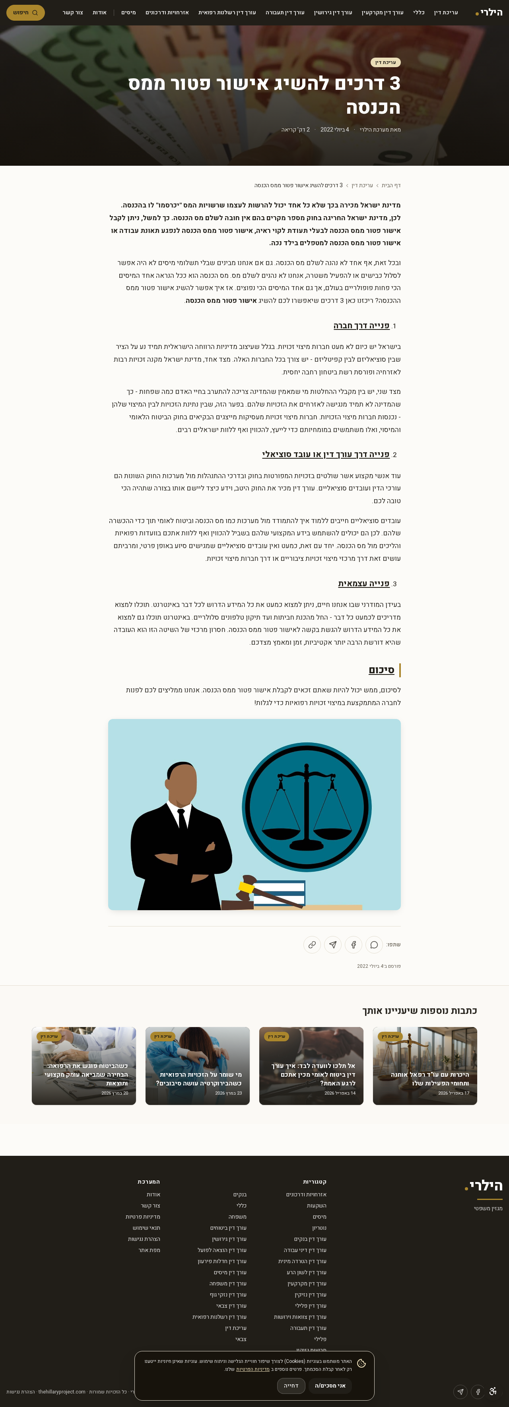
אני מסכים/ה (330, 1386)
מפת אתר (149, 1250)
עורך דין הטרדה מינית (302, 1261)
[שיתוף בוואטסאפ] (374, 945)
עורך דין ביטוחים (228, 1228)
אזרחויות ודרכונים (167, 12)
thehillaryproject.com (62, 1391)
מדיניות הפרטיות (253, 1369)
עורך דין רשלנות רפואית (227, 12)
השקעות (316, 1206)
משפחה (238, 1217)
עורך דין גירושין (333, 12)
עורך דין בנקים (310, 1239)
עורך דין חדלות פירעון (222, 1261)
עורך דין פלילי (310, 1306)
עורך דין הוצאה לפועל (222, 1250)
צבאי (241, 1339)
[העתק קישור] (312, 945)
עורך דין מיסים (230, 1272)
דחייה (291, 1386)
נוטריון (319, 1228)
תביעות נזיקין (311, 1350)
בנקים (240, 1194)
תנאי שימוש (146, 1228)
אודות (100, 12)
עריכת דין (446, 12)
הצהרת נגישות (144, 1239)
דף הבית (391, 186)
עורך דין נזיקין (310, 1295)
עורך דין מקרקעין (383, 12)
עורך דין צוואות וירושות (300, 1317)
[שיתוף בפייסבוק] (353, 945)
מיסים (128, 12)
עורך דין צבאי (231, 1306)
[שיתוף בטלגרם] (333, 945)
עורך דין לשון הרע (306, 1272)
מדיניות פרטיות (143, 1217)
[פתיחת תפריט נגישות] (493, 1391)
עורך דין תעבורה (285, 12)
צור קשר (72, 12)
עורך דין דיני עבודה (305, 1250)
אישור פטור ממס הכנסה (221, 301)
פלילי (320, 1339)
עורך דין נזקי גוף (228, 1295)
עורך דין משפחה (228, 1283)
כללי (419, 12)
